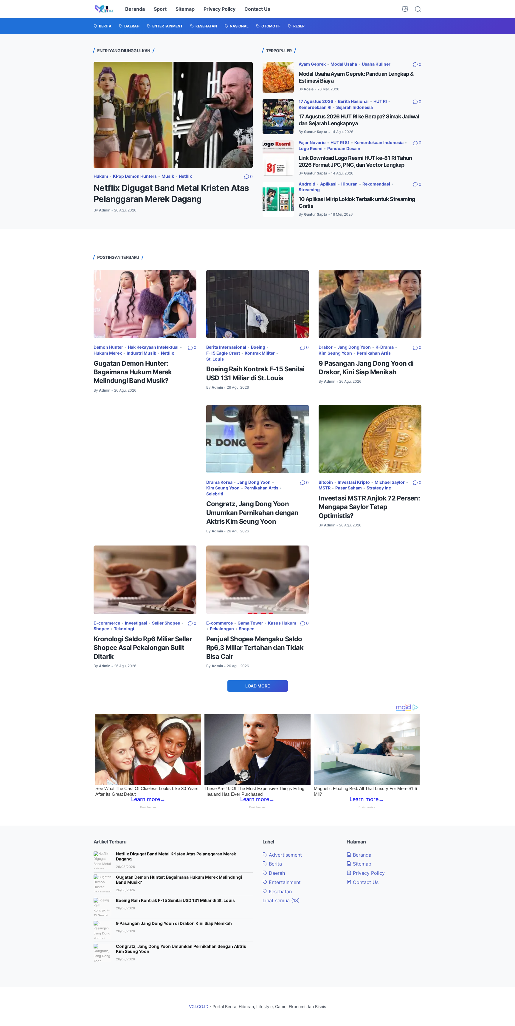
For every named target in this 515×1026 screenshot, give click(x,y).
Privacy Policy (219, 9)
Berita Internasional (226, 347)
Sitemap (185, 9)
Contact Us (257, 9)
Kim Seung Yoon (335, 353)
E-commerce (107, 622)
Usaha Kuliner (376, 64)
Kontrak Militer (260, 353)
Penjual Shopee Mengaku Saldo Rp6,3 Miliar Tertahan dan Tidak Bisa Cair (254, 647)
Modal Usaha (344, 64)
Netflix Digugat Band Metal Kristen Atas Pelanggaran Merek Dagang (176, 856)
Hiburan (349, 183)
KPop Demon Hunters (135, 176)
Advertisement (284, 855)
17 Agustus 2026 (316, 101)
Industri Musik (141, 353)
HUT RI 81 (340, 142)
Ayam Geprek (312, 64)
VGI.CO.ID (198, 1006)
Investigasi (136, 622)
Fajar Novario (312, 142)
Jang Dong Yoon (354, 347)
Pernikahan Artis (374, 353)
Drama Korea (219, 482)
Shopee (101, 628)
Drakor (326, 347)
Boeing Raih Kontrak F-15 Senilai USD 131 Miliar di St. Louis (175, 900)
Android (307, 183)
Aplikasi (328, 183)
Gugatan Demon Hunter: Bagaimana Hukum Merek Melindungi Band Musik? (133, 372)
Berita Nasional (353, 101)
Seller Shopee (166, 622)
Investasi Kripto (354, 482)
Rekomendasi (376, 183)
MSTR (325, 487)
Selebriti (214, 493)
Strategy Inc (379, 487)
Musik (168, 176)
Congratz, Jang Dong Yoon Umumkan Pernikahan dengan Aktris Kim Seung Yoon (252, 512)
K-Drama (385, 347)
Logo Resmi (310, 148)
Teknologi (124, 628)
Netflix (185, 176)
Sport (160, 9)
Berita (274, 864)
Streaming (309, 189)
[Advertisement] (145, 441)
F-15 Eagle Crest (223, 353)
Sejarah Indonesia (354, 107)
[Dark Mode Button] (405, 9)
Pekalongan (222, 628)
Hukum (101, 176)
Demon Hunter (108, 347)
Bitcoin (326, 482)
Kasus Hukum (282, 622)
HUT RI (380, 101)
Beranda (135, 9)
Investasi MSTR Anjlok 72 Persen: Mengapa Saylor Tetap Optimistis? (369, 507)
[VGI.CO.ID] (104, 9)
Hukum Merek (108, 353)
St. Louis (215, 358)
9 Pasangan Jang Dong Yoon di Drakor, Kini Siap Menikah (174, 923)
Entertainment (284, 882)
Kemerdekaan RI (315, 107)
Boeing (258, 347)
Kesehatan (279, 891)
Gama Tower (250, 622)
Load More (257, 685)
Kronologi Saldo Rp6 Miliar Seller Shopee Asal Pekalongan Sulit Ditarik (143, 647)
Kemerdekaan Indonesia (379, 142)
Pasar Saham (348, 487)
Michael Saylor (390, 482)
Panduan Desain (343, 148)
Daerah (276, 873)
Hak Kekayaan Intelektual (153, 347)
